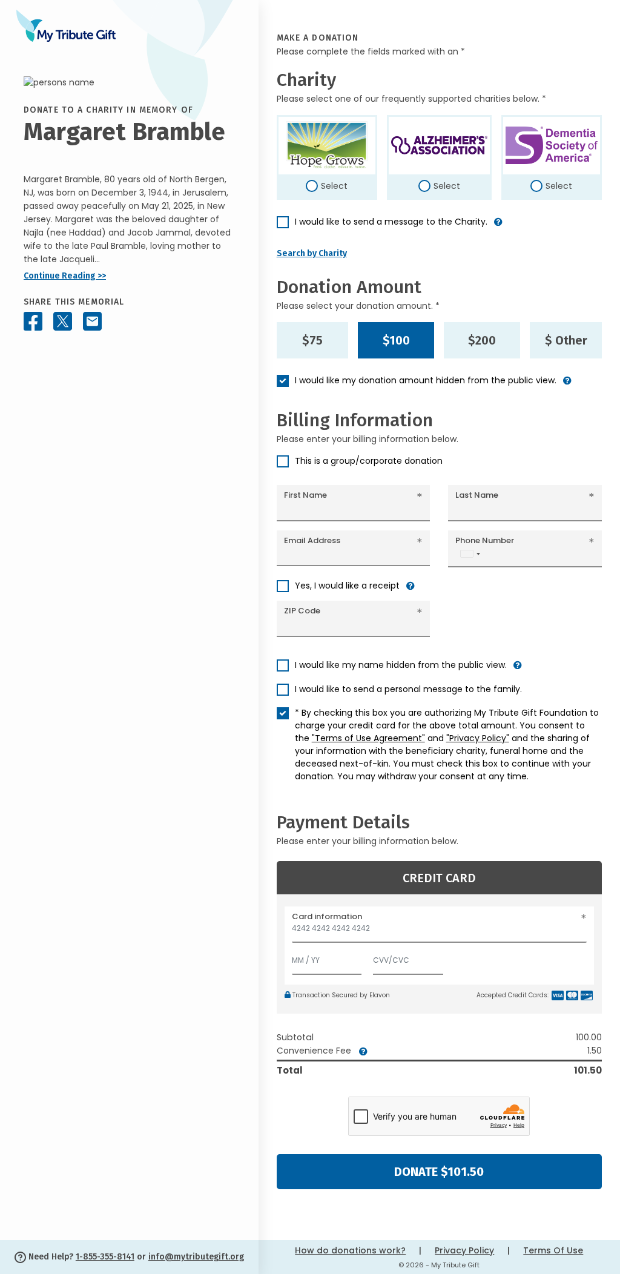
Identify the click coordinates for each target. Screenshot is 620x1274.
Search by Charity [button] (312, 253)
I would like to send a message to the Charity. (391, 222)
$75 (312, 340)
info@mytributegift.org (196, 1257)
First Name (305, 495)
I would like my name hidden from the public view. (401, 665)
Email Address (312, 540)
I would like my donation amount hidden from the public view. (425, 380)
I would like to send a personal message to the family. (408, 689)
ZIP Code (302, 610)
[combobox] (470, 554)
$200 (482, 340)
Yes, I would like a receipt (347, 585)
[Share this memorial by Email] (92, 321)
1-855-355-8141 (105, 1257)
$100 (396, 340)
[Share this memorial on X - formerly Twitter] (62, 321)
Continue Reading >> (65, 276)
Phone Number (484, 540)
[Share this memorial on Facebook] (33, 321)
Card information (327, 916)
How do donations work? (350, 1250)
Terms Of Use (553, 1250)
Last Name (476, 495)
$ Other (566, 340)
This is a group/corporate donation (369, 461)
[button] (498, 227)
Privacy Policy (464, 1250)
